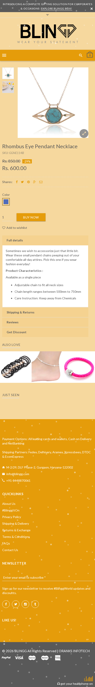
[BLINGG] (47, 33)
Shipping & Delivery (15, 523)
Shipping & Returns (20, 312)
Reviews (13, 322)
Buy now (31, 217)
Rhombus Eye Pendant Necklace (40, 146)
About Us (8, 504)
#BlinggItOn (10, 510)
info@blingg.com (17, 474)
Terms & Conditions (16, 537)
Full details (15, 240)
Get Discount (17, 332)
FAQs (6, 543)
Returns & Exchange (16, 530)
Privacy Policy (11, 517)
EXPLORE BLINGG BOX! (56, 8)
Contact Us (10, 550)
